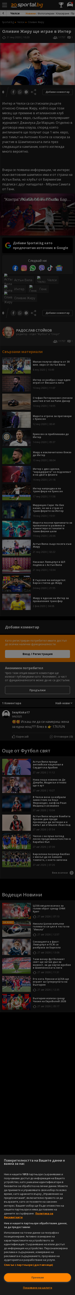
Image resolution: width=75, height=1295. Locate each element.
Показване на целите (37, 1287)
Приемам (37, 1277)
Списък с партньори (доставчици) (28, 1265)
